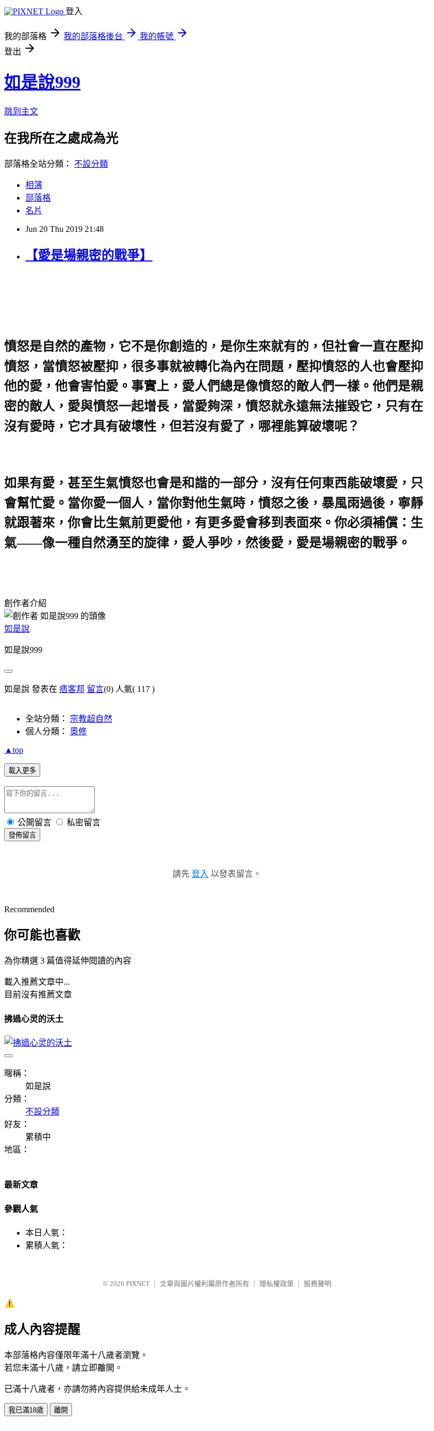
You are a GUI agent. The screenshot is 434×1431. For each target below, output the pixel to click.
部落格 (38, 197)
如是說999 (42, 82)
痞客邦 (72, 689)
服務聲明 (317, 1284)
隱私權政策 (276, 1284)
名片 (33, 210)
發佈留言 (22, 835)
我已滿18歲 (25, 1410)
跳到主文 (21, 111)
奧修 (78, 731)
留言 (95, 689)
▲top (13, 749)
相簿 (33, 185)
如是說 (17, 628)
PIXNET (138, 1284)
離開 (61, 1410)
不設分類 (91, 163)
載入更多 (22, 771)
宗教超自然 (91, 718)
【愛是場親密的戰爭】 (88, 255)
